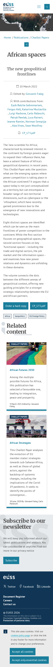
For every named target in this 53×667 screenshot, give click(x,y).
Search (47, 6)
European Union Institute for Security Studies (8, 6)
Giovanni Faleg (34, 94)
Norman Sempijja (36, 121)
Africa (7, 316)
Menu (38, 6)
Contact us (9, 604)
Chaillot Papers (40, 37)
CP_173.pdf (28, 133)
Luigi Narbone (17, 113)
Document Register (14, 596)
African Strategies (20, 442)
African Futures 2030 (22, 370)
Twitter (11, 586)
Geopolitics (20, 316)
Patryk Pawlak (18, 117)
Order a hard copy (15, 306)
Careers (7, 600)
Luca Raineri (35, 117)
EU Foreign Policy (37, 316)
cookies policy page (20, 635)
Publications (21, 37)
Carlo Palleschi (35, 113)
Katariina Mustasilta (34, 109)
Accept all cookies (22, 651)
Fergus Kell (14, 109)
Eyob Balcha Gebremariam (26, 105)
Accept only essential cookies (29, 660)
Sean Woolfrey (33, 125)
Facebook (28, 586)
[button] (26, 44)
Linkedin (45, 586)
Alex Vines (18, 125)
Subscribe (11, 560)
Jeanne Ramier (15, 121)
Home (7, 37)
